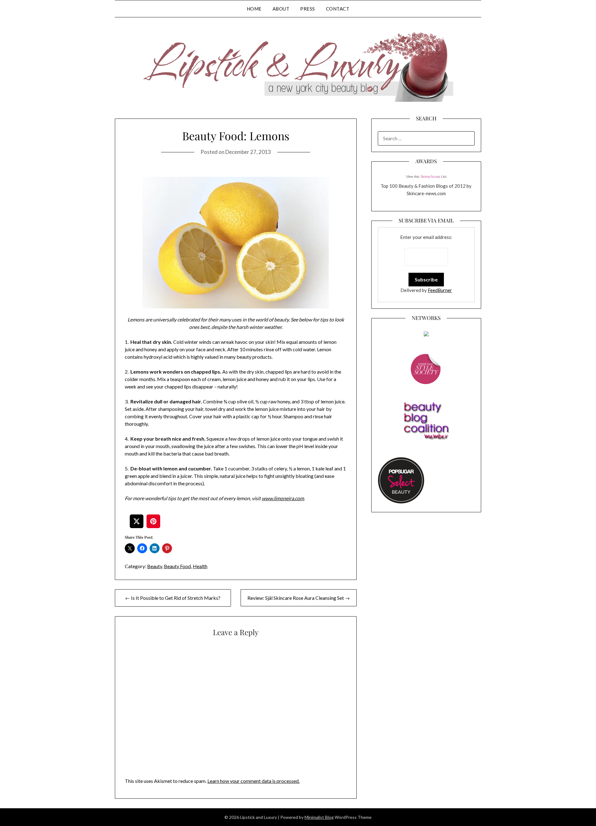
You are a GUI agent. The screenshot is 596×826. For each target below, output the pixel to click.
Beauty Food (177, 566)
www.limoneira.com (283, 498)
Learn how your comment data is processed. (253, 781)
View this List (426, 176)
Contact (338, 8)
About (281, 8)
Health (200, 566)
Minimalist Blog (319, 817)
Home (254, 8)
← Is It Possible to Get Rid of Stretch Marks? (172, 598)
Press (307, 8)
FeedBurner (440, 290)
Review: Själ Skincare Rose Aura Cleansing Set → (298, 598)
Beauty (154, 566)
